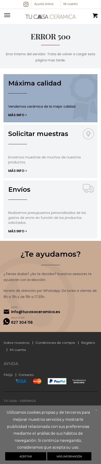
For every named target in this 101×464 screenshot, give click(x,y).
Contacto (26, 375)
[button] (6, 14)
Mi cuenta (18, 350)
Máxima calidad (34, 83)
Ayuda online (43, 4)
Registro (88, 343)
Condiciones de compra (55, 343)
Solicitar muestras (38, 134)
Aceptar (25, 456)
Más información (69, 456)
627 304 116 (22, 322)
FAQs (8, 375)
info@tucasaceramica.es (35, 312)
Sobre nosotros (16, 343)
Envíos (19, 189)
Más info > (17, 115)
